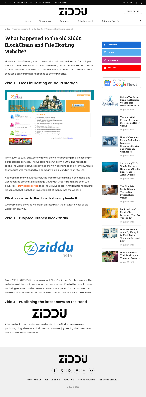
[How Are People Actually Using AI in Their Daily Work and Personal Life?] (110, 233)
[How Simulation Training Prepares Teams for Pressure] (110, 256)
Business (64, 21)
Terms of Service (61, 2)
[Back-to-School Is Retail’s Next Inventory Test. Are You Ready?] (110, 213)
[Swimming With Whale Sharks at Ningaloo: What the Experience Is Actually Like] (110, 167)
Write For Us (22, 2)
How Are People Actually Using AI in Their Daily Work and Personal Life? (130, 235)
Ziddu (7, 29)
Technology (45, 21)
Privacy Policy (45, 2)
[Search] (140, 2)
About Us (33, 2)
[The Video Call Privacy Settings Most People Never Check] (110, 121)
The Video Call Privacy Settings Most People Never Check (130, 121)
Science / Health (110, 21)
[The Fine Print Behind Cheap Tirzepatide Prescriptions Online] (110, 190)
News (28, 21)
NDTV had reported (27, 186)
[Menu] (6, 11)
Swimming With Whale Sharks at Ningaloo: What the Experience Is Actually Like (130, 169)
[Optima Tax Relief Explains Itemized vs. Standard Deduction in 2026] (110, 100)
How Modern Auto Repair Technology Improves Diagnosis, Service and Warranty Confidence (130, 144)
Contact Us (10, 2)
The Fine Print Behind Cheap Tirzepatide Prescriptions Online (127, 192)
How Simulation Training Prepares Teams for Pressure (130, 255)
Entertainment (85, 21)
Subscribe (133, 11)
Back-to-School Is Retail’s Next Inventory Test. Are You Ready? (130, 213)
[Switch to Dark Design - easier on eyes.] (136, 3)
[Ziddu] (73, 11)
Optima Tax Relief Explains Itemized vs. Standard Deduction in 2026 (129, 101)
